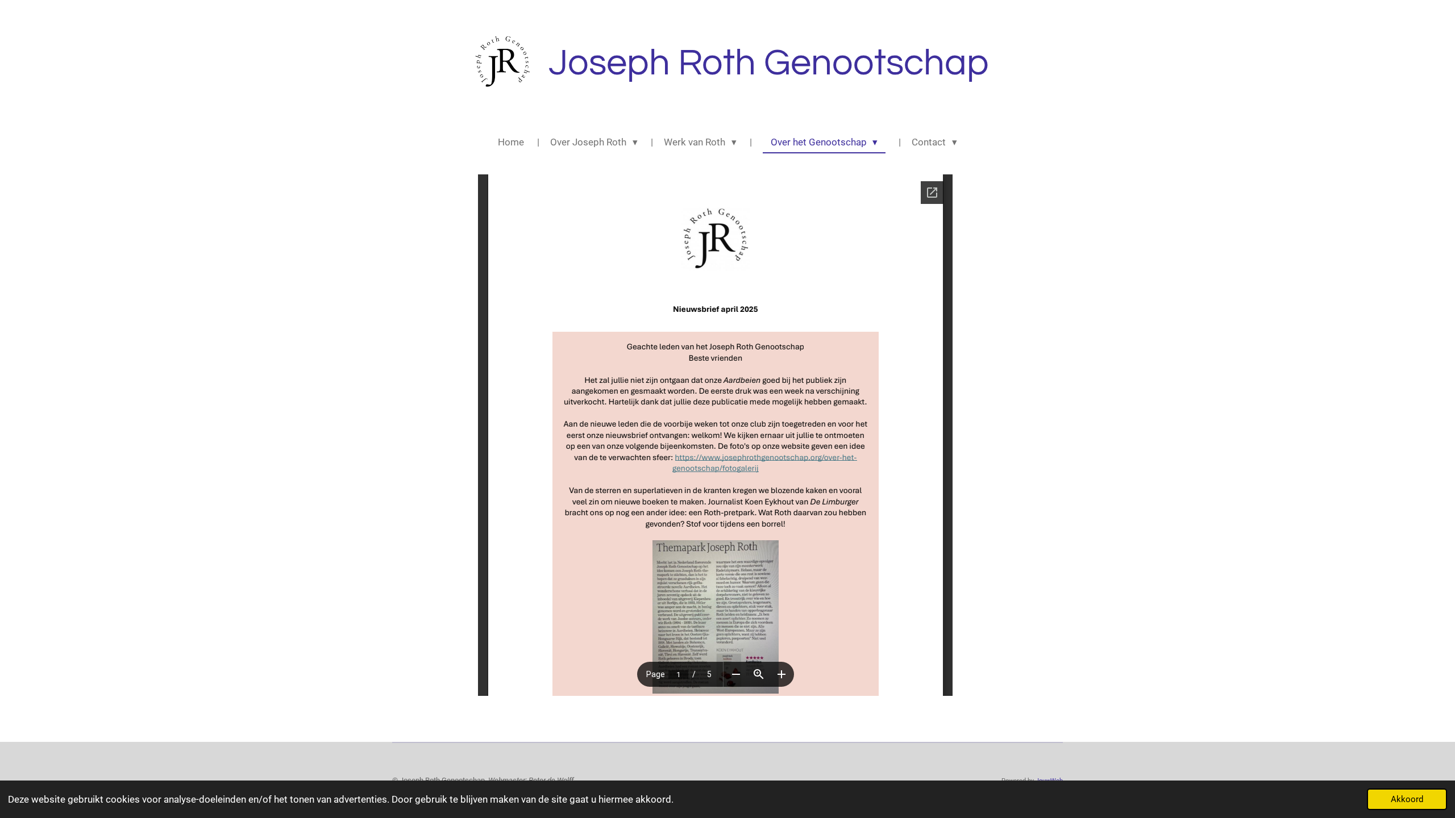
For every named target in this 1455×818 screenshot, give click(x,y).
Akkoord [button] (1407, 799)
